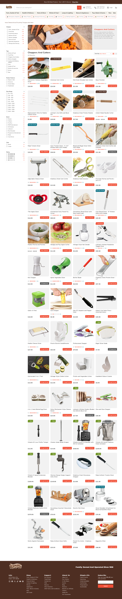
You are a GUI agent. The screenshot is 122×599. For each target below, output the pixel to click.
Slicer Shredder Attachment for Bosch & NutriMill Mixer (106, 509)
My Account (47, 577)
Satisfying (83, 579)
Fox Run (16, 123)
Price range (9, 91)
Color (7, 142)
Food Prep (19, 22)
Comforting (83, 583)
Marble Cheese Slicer (34, 343)
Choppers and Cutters (16, 57)
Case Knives (16, 137)
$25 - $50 (16, 97)
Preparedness (84, 585)
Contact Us (47, 581)
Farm (16, 64)
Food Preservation (16, 33)
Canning (81, 16)
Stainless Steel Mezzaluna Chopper (81, 476)
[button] (116, 8)
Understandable (84, 581)
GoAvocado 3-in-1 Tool (35, 376)
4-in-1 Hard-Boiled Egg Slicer (37, 409)
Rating (8, 152)
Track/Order (47, 579)
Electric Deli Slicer (79, 508)
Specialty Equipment (16, 41)
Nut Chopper (32, 278)
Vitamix (16, 121)
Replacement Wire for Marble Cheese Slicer (37, 113)
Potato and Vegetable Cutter (82, 376)
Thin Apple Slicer (33, 212)
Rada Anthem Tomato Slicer (105, 475)
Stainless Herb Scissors (80, 179)
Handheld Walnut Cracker (104, 376)
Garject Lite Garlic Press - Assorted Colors (104, 311)
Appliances (30, 587)
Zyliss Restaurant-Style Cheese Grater (60, 410)
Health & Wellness (32, 579)
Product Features (10, 78)
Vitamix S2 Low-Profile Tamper (38, 442)
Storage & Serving (40, 16)
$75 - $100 (16, 101)
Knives (16, 70)
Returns (46, 585)
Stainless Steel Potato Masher (83, 113)
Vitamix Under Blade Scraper (59, 442)
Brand (7, 117)
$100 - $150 (16, 103)
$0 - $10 (16, 93)
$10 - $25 (16, 95)
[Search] (79, 8)
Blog (63, 585)
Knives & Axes (16, 39)
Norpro (16, 119)
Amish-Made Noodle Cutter (104, 113)
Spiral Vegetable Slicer (57, 278)
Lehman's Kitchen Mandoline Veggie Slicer (105, 245)
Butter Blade (77, 278)
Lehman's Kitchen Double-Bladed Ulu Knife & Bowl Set (83, 410)
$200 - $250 (16, 107)
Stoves (28, 585)
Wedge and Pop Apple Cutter (59, 245)
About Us (65, 577)
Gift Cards (29, 592)
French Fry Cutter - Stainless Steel (82, 542)
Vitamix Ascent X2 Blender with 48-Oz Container (83, 443)
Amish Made (100, 16)
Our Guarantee (66, 594)
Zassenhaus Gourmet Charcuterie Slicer (60, 509)
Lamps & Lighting (32, 583)
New (16, 72)
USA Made (90, 16)
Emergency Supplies (14, 16)
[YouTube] (20, 581)
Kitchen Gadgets (16, 37)
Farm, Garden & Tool (16, 29)
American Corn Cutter (57, 80)
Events (64, 583)
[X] (15, 581)
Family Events (84, 577)
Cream (16, 146)
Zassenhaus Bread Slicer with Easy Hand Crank (82, 212)
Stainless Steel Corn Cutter (59, 179)
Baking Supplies (70, 16)
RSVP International (16, 125)
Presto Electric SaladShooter (59, 343)
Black (16, 144)
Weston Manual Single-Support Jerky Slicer (60, 476)
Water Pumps (27, 16)
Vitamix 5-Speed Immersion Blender (37, 476)
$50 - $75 (16, 99)
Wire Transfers (48, 587)
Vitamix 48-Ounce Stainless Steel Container (105, 443)
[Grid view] (113, 54)
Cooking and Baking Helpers (16, 61)
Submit (106, 586)
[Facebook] (12, 581)
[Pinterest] (23, 581)
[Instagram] (9, 581)
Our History (65, 579)
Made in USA (16, 80)
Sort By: (97, 53)
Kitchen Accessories (16, 68)
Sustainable (83, 587)
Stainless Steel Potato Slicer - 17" (105, 278)
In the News (65, 581)
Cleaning (51, 16)
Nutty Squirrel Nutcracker (36, 541)
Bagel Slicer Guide (101, 343)
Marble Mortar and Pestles (36, 245)
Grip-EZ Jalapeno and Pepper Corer (82, 311)
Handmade (16, 86)
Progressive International (16, 133)
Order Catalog (111, 16)
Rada (16, 135)
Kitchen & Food (12, 22)
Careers (64, 590)
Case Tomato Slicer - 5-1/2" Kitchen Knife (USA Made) (59, 146)
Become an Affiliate (67, 588)
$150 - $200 (16, 105)
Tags (7, 51)
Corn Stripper (54, 310)
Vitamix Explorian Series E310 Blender (37, 509)
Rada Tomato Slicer (34, 146)
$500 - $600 (16, 111)
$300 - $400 (16, 109)
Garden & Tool (16, 66)
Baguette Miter (101, 541)
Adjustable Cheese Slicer (36, 179)
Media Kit (64, 592)
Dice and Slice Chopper (103, 409)
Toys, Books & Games (33, 588)
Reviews (64, 587)
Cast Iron (60, 16)
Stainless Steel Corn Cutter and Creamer (106, 146)
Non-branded (16, 131)
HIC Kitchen (16, 127)
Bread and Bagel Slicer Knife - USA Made (82, 146)
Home (6, 22)
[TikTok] (17, 581)
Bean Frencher (100, 80)
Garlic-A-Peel (32, 310)
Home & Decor (31, 581)
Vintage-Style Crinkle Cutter (59, 376)
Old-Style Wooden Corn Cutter (83, 80)
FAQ (45, 583)
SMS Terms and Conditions (52, 588)
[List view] (116, 54)
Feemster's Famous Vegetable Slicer (37, 80)
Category (8, 27)
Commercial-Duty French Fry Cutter (59, 212)
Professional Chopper (80, 343)
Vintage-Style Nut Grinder (81, 245)
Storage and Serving (16, 43)
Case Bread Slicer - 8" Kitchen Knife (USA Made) (105, 212)
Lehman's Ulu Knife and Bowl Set (59, 113)
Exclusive (16, 82)
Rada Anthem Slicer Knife (58, 541)
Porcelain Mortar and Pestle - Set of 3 (105, 179)
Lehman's (16, 129)
